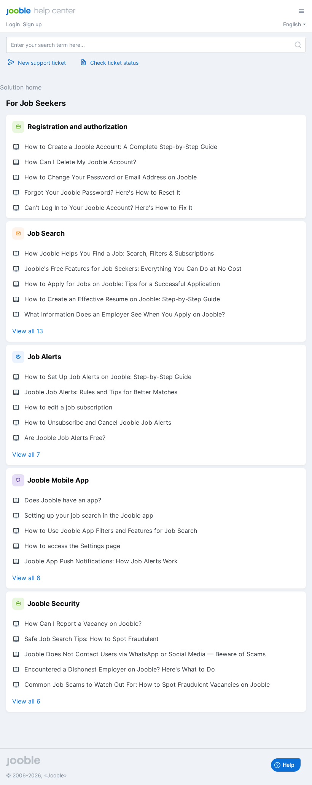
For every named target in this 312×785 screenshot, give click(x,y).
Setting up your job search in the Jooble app (88, 515)
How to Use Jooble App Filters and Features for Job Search (110, 530)
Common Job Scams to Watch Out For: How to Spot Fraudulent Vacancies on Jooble (147, 684)
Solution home (20, 87)
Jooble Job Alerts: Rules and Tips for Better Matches (100, 392)
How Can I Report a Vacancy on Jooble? (83, 623)
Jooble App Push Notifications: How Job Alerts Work (101, 561)
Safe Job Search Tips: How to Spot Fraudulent (91, 639)
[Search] (298, 45)
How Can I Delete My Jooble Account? (80, 162)
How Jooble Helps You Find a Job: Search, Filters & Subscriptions (119, 253)
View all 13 (27, 331)
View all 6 (26, 578)
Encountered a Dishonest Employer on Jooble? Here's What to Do (119, 669)
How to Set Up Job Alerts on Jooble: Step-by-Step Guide (107, 377)
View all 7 (26, 454)
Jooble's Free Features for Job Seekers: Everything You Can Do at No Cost (133, 268)
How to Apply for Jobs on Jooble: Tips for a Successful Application (122, 284)
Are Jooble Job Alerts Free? (64, 437)
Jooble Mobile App (58, 480)
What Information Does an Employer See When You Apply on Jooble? (124, 314)
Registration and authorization (77, 127)
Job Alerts (44, 357)
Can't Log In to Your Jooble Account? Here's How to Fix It (108, 207)
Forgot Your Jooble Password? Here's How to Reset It (102, 192)
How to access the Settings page (72, 546)
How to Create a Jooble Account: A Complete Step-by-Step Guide (120, 146)
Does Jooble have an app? (62, 500)
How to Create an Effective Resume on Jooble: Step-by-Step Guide (122, 299)
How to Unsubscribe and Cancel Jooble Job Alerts (97, 422)
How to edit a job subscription (68, 407)
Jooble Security (53, 604)
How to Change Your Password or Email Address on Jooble (110, 177)
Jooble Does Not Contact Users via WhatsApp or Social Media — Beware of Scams (145, 654)
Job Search (46, 233)
